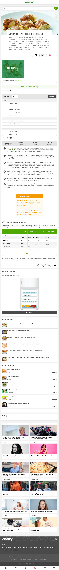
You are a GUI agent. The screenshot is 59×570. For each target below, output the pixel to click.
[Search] (6, 568)
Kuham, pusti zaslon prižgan (28, 86)
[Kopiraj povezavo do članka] (42, 55)
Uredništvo (14, 556)
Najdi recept (29, 312)
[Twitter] (32, 55)
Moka (16, 80)
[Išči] (56, 8)
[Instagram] (56, 539)
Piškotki (27, 556)
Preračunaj (52, 96)
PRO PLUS (21, 556)
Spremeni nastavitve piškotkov (37, 556)
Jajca (18, 80)
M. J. (12, 55)
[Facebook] (29, 55)
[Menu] (54, 568)
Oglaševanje (7, 556)
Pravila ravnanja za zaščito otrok (26, 559)
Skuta (21, 80)
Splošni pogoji (14, 559)
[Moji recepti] (35, 568)
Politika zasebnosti (50, 556)
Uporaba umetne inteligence (41, 559)
